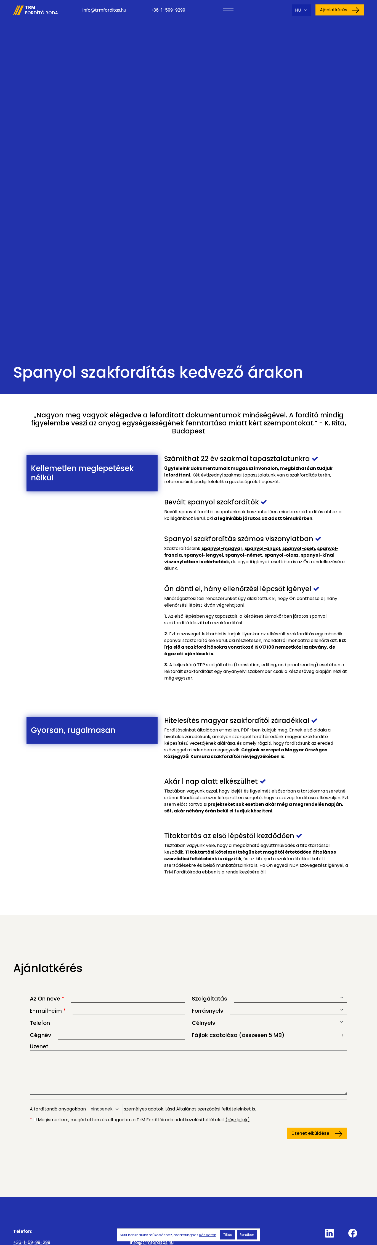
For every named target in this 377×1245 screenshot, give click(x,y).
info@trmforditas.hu (104, 10)
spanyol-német (243, 555)
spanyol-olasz (281, 555)
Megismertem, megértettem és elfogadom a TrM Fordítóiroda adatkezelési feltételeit (140, 1120)
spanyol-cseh (298, 548)
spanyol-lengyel (203, 555)
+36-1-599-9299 (168, 10)
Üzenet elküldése (310, 1133)
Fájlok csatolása (238, 1035)
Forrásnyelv (208, 1011)
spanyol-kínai (317, 555)
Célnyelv (204, 1023)
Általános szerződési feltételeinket (213, 1109)
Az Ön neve (47, 998)
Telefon (40, 1023)
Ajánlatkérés (333, 10)
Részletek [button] (207, 1235)
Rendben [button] (247, 1235)
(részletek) (237, 1120)
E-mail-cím (48, 1011)
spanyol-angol (262, 548)
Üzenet (39, 1046)
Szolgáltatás (209, 998)
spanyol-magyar (221, 548)
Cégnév (40, 1035)
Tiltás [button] (227, 1235)
